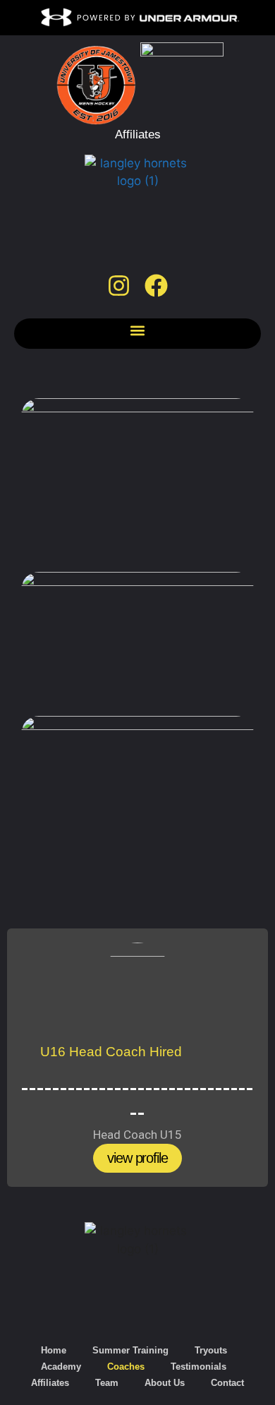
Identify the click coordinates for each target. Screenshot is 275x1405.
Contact (227, 1382)
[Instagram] (119, 286)
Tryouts (211, 1350)
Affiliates (50, 1382)
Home (53, 1350)
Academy (61, 1366)
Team (106, 1382)
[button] (137, 330)
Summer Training (130, 1350)
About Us (165, 1382)
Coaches (126, 1366)
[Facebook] (156, 286)
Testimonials (198, 1366)
